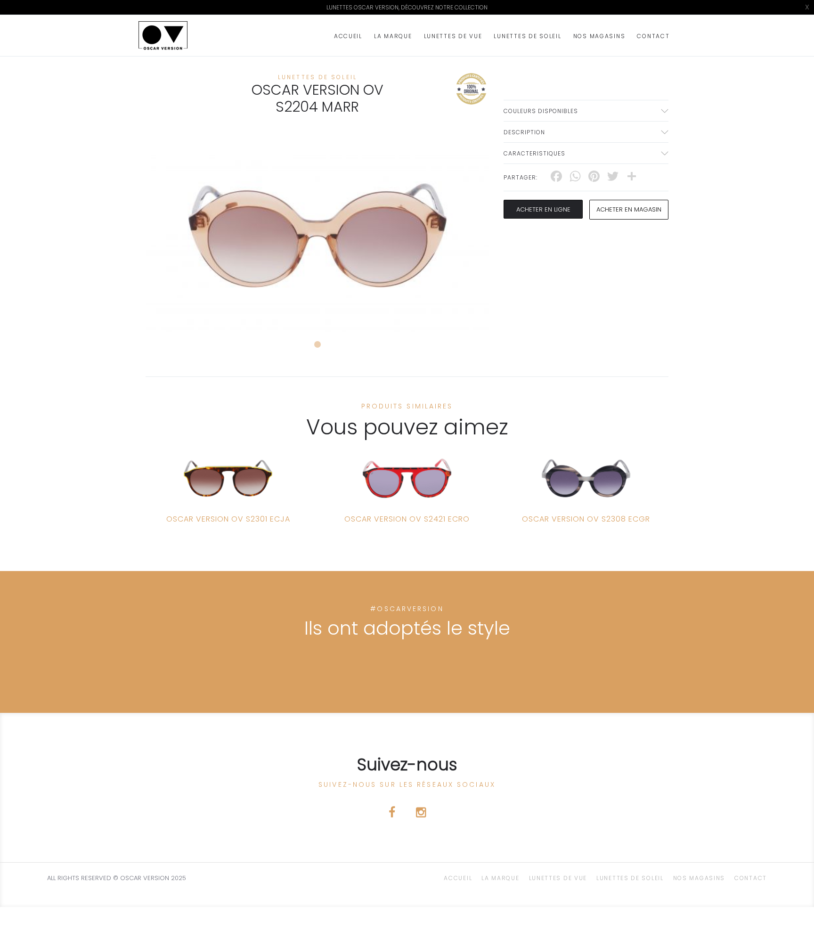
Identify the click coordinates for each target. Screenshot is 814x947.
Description (524, 132)
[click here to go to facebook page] (393, 813)
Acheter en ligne (543, 209)
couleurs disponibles (541, 111)
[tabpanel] (317, 235)
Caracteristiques (534, 153)
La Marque (393, 36)
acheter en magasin (628, 209)
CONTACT (653, 36)
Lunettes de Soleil (527, 36)
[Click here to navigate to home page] (162, 35)
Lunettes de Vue (453, 36)
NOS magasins (599, 36)
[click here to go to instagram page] (421, 813)
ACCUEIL (348, 36)
